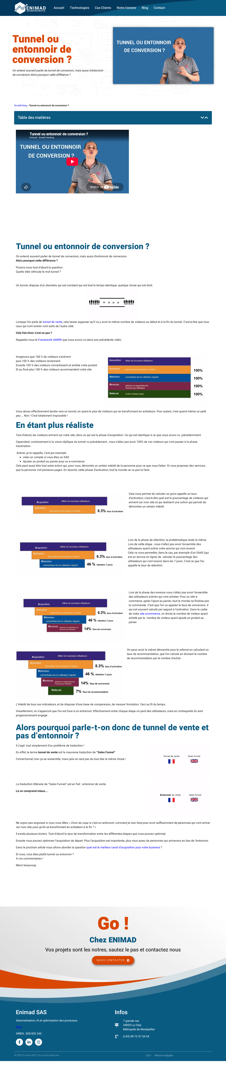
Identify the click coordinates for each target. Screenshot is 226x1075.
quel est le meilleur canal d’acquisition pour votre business (123, 847)
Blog (145, 8)
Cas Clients (103, 8)
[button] (202, 118)
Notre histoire (126, 8)
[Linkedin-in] (28, 1042)
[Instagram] (38, 1042)
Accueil (59, 8)
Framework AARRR (50, 340)
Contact (159, 8)
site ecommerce (150, 614)
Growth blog (20, 105)
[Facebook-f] (19, 1042)
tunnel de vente (52, 322)
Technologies (79, 8)
